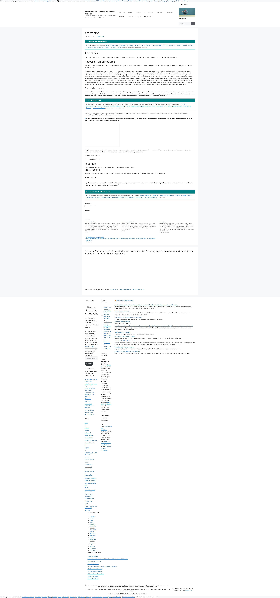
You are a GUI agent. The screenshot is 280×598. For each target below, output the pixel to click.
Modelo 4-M (89, 240)
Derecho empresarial (92, 1)
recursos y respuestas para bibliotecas (106, 443)
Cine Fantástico (89, 410)
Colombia (92, 524)
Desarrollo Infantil (108, 238)
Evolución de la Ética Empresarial (124, 347)
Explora (130, 12)
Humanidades (154, 1)
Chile (91, 522)
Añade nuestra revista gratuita (43, 1)
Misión (86, 487)
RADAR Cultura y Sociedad (122, 332)
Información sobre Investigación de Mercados (90, 394)
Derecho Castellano (93, 564)
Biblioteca (150, 12)
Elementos (170, 12)
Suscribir (89, 363)
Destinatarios (88, 501)
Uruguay (92, 546)
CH (124, 12)
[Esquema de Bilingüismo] (103, 227)
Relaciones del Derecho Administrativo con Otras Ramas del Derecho (108, 559)
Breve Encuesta (89, 471)
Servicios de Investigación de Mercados (89, 405)
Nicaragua (93, 539)
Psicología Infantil (151, 238)
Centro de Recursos (90, 480)
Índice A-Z (88, 433)
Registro (139, 12)
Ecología (136, 1)
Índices (87, 430)
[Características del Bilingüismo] (140, 226)
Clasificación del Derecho (95, 569)
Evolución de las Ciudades (122, 321)
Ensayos (172, 1)
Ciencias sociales (144, 1)
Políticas (130, 1)
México (92, 537)
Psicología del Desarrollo (129, 238)
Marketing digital (164, 1)
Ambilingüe (89, 241)
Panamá (92, 541)
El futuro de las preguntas (122, 311)
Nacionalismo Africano (94, 561)
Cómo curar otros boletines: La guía (125, 336)
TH (120, 12)
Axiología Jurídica (93, 556)
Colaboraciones (89, 498)
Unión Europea (89, 464)
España (92, 531)
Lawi (130, 16)
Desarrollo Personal (118, 238)
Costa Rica (93, 526)
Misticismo (88, 399)
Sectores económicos (99, 108)
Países (86, 462)
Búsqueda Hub (148, 16)
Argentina (92, 516)
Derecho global (95, 47)
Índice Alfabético (89, 435)
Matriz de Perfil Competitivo (96, 574)
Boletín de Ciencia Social (124, 301)
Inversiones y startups (175, 45)
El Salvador (93, 529)
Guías (86, 503)
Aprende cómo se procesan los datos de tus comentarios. (128, 289)
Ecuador (92, 528)
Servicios (87, 510)
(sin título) (87, 401)
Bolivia (91, 518)
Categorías (138, 16)
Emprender (101, 1)
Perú (91, 544)
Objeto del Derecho (93, 576)
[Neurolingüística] (177, 227)
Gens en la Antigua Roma (95, 571)
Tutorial (87, 457)
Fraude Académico (93, 579)
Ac (87, 238)
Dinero (120, 1)
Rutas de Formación (90, 478)
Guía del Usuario (89, 459)
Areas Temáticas (89, 443)
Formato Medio (91, 237)
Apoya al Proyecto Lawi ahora (106, 404)
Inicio (86, 423)
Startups (124, 1)
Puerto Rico (93, 550)
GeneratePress (189, 590)
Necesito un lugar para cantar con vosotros (127, 351)
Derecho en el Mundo (91, 440)
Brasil (91, 520)
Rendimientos (108, 322)
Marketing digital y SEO (133, 45)
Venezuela (93, 548)
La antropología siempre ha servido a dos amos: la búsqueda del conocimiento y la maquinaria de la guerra (146, 305)
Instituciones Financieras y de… (107, 337)
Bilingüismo (91, 238)
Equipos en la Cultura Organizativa (125, 341)
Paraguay (92, 543)
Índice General (89, 438)
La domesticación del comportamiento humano (128, 317)
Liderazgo (114, 1)
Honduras (92, 535)
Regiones (159, 12)
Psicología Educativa (141, 238)
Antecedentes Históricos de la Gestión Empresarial (102, 566)
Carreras (107, 1)
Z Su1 (102, 237)
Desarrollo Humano (99, 238)
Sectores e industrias (182, 1)
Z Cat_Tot (98, 237)
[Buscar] (193, 23)
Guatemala (93, 533)
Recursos (121, 16)
